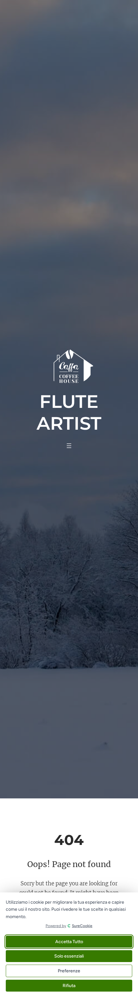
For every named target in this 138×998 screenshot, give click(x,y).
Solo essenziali (69, 956)
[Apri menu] (69, 446)
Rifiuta (69, 985)
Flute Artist (69, 412)
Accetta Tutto (69, 941)
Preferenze (69, 971)
